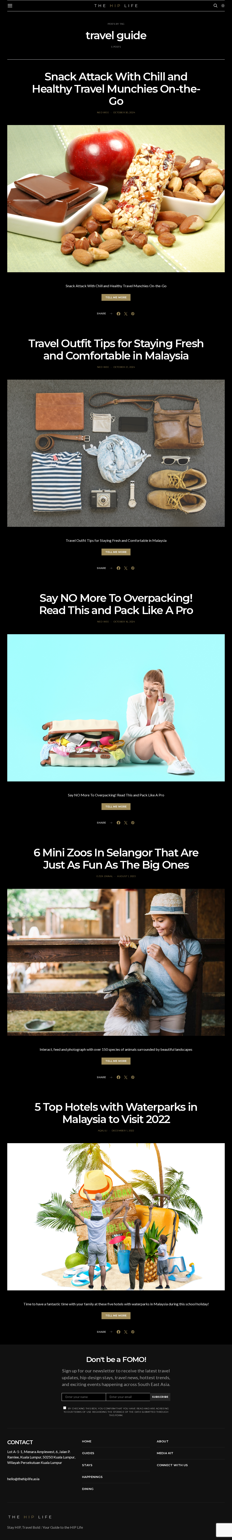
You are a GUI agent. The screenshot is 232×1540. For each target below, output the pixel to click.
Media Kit (165, 1453)
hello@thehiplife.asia (23, 1479)
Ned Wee (103, 112)
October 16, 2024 (124, 621)
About (163, 1441)
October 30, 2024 (124, 112)
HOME (87, 1441)
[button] (223, 5)
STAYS (87, 1465)
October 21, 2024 (124, 367)
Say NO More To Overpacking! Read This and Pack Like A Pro (116, 604)
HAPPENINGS (92, 1477)
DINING (88, 1489)
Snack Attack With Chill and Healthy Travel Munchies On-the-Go (116, 89)
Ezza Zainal (105, 876)
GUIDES (88, 1453)
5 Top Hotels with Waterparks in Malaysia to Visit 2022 (116, 1113)
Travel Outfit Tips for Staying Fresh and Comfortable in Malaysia (116, 349)
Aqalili (102, 1130)
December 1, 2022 (123, 1130)
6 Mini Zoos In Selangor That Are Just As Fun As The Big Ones (116, 858)
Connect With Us (172, 1465)
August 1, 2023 (126, 876)
